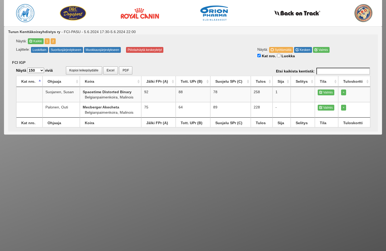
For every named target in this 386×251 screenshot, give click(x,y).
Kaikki (37, 41)
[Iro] (363, 13)
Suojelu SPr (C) (228, 81)
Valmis (323, 50)
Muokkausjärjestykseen (102, 50)
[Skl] (25, 13)
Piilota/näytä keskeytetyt (145, 50)
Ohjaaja (54, 81)
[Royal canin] (140, 13)
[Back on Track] (297, 13)
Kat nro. (268, 56)
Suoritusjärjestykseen (66, 50)
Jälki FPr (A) (157, 81)
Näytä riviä (34, 70)
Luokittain (39, 50)
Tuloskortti (353, 81)
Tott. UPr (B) (191, 81)
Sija (281, 81)
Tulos (261, 81)
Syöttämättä (282, 50)
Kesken (304, 50)
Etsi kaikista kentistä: (295, 71)
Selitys (302, 81)
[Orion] (214, 13)
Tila (323, 81)
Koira (89, 81)
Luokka (287, 56)
